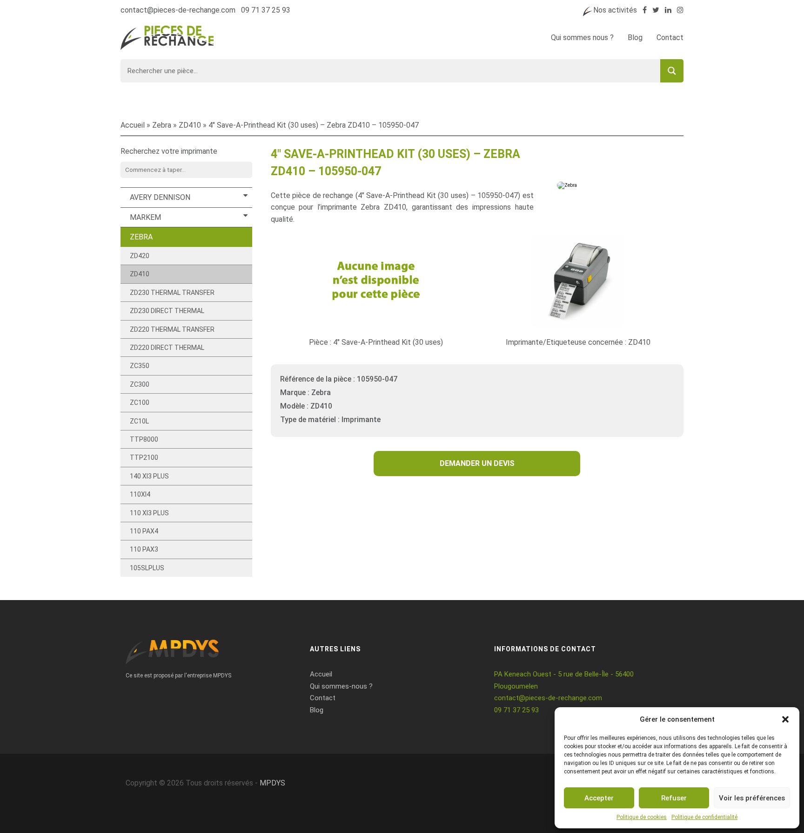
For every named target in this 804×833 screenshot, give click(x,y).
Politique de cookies (641, 817)
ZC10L (139, 421)
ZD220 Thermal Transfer (172, 329)
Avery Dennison (160, 197)
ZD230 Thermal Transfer (172, 292)
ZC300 (139, 384)
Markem (145, 217)
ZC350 (139, 365)
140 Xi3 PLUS (149, 476)
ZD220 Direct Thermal (167, 347)
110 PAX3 (144, 549)
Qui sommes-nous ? (341, 686)
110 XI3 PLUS (149, 513)
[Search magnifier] (671, 70)
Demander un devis (477, 463)
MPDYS (272, 782)
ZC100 (139, 402)
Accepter (599, 798)
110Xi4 (140, 494)
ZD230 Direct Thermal (167, 310)
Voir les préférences (752, 798)
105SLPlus (147, 568)
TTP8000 (144, 439)
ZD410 (190, 125)
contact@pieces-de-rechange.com (178, 10)
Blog (635, 37)
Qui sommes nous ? (582, 37)
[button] (785, 719)
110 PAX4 (144, 531)
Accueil (133, 125)
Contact (670, 37)
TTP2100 (144, 457)
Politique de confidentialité (704, 817)
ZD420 (139, 255)
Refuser (674, 798)
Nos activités (615, 10)
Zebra (161, 125)
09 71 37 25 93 (265, 10)
